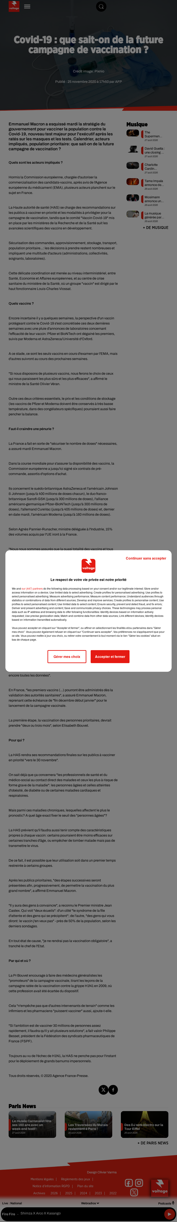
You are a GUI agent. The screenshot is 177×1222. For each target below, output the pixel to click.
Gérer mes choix (67, 656)
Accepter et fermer (110, 656)
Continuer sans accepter (146, 558)
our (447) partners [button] (32, 588)
